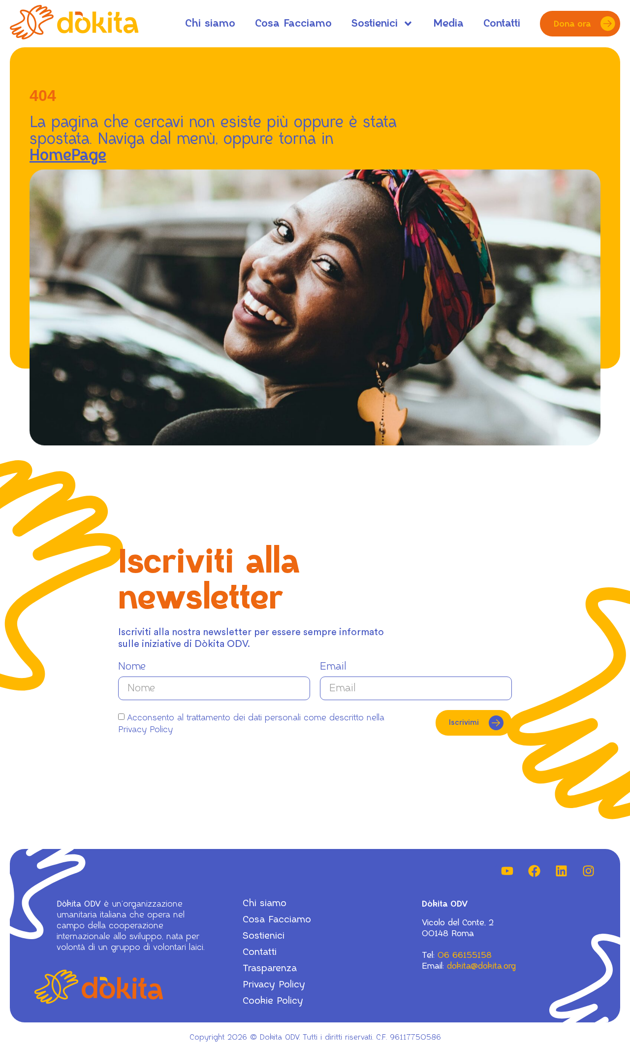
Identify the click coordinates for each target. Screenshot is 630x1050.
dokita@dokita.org (481, 965)
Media (448, 23)
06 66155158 (465, 954)
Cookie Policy (273, 1001)
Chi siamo (210, 23)
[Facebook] (534, 871)
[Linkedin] (561, 871)
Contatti (501, 23)
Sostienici (374, 23)
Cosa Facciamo (293, 23)
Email (333, 666)
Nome (132, 666)
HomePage (68, 155)
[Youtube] (507, 871)
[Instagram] (588, 871)
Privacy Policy (274, 985)
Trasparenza (270, 968)
